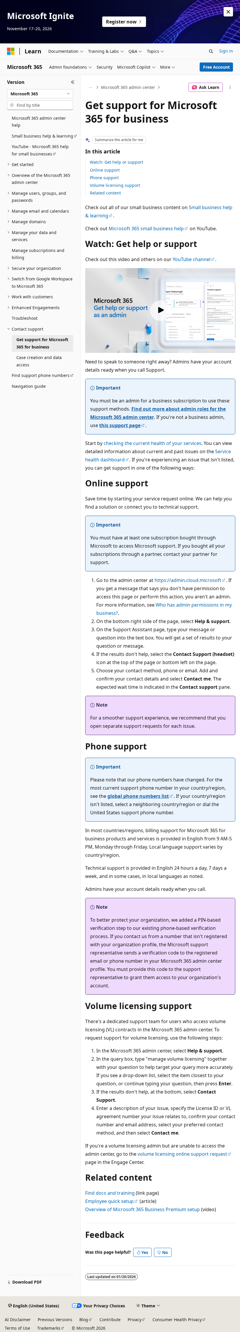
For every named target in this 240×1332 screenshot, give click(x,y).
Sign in (226, 51)
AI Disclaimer (18, 1319)
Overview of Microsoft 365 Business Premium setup (142, 1209)
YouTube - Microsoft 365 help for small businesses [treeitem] (40, 150)
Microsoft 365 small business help (146, 228)
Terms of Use (17, 1328)
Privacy (134, 1319)
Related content (105, 193)
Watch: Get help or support (116, 162)
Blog (83, 1319)
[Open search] (211, 51)
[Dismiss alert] (228, 11)
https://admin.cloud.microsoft (188, 580)
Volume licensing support (115, 185)
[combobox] (40, 94)
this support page (119, 425)
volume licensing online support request (182, 1154)
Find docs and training (110, 1193)
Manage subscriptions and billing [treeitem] (38, 254)
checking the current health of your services (152, 443)
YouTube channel (191, 259)
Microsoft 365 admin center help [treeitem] (39, 121)
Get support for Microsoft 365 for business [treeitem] (42, 343)
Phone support (104, 177)
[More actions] (230, 87)
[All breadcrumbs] (90, 87)
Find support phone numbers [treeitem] (41, 375)
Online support (105, 170)
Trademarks (48, 1328)
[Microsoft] (11, 51)
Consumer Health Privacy (177, 1319)
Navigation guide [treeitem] (29, 386)
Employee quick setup (109, 1201)
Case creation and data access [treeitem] (39, 361)
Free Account (216, 67)
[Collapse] (73, 82)
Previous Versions (55, 1319)
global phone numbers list (138, 796)
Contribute (110, 1319)
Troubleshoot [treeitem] (24, 318)
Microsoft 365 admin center (128, 87)
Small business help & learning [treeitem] (42, 136)
